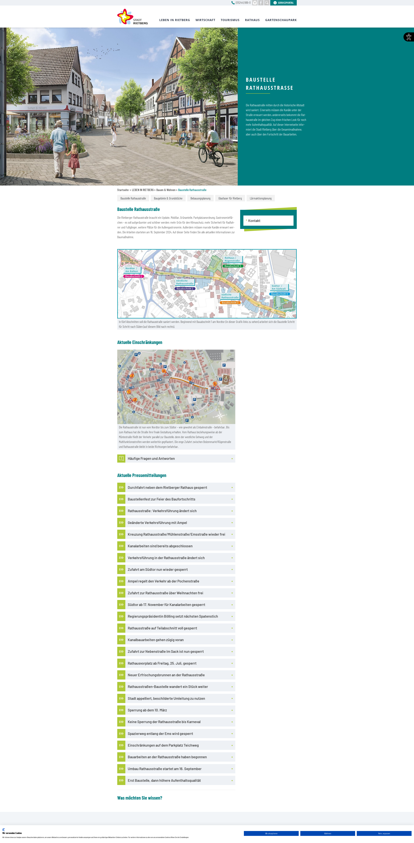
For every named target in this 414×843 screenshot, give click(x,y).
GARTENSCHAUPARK (281, 20)
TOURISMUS (230, 20)
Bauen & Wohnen (165, 190)
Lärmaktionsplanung (261, 198)
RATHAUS (252, 20)
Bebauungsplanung (200, 198)
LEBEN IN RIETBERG (143, 190)
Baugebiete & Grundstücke (168, 198)
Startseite (123, 190)
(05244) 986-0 (243, 2)
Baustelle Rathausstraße (133, 198)
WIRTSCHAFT (205, 20)
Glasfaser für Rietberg (230, 198)
